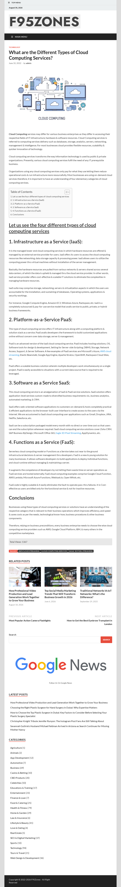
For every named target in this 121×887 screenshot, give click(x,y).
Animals (14, 752)
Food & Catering (18, 802)
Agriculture (16, 747)
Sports (13, 842)
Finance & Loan (18, 797)
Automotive (16, 762)
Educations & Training (21, 787)
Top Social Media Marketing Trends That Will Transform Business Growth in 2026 (60, 594)
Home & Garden (18, 812)
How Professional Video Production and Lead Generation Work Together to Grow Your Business (24, 595)
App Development (19, 757)
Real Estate (16, 832)
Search (12, 634)
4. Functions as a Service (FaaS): (27, 210)
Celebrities (15, 782)
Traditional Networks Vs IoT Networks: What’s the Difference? (96, 594)
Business (14, 767)
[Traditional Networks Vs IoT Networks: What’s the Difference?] (96, 577)
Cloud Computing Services (54, 551)
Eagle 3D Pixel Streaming (68, 432)
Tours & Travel (17, 852)
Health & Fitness (18, 807)
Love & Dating (17, 827)
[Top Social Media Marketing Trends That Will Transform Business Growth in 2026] (61, 577)
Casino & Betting (18, 772)
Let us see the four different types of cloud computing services (41, 196)
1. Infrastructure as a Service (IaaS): (28, 200)
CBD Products (17, 777)
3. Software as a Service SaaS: (26, 207)
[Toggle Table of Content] (65, 192)
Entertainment (17, 792)
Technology (14, 47)
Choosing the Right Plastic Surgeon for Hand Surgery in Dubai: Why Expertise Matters (53, 707)
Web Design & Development (24, 858)
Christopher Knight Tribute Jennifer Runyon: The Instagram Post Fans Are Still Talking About (57, 721)
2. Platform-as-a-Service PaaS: (26, 203)
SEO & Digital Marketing (22, 837)
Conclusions (18, 214)
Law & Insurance (18, 817)
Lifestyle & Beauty (19, 822)
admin (28, 63)
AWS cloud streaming (29, 551)
